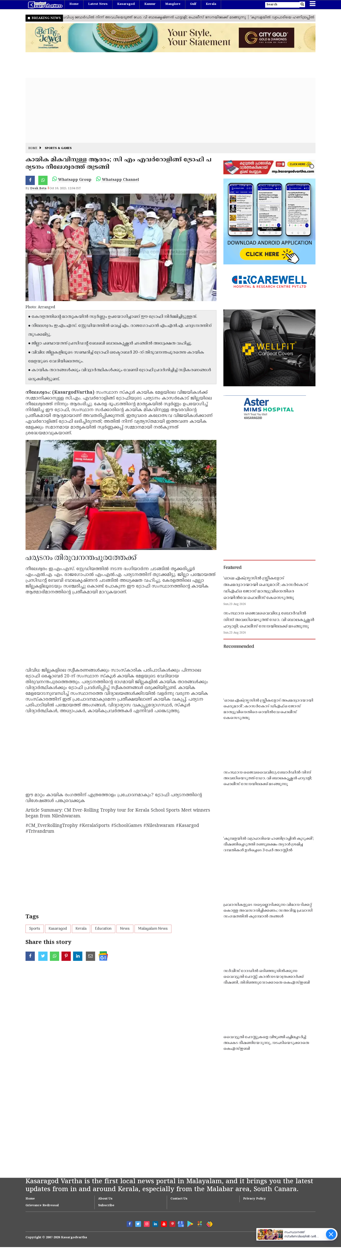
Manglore (172, 4)
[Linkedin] (155, 1224)
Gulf (193, 4)
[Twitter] (138, 1224)
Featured (232, 568)
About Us (105, 1199)
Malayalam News (153, 929)
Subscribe (106, 1205)
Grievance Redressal (42, 1205)
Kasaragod (126, 4)
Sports (34, 929)
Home (74, 4)
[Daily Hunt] (199, 1223)
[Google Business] (179, 1223)
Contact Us (178, 1199)
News (125, 929)
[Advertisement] (165, 110)
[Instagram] (147, 1224)
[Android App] (189, 1223)
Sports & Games (58, 148)
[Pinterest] (172, 1224)
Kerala (211, 4)
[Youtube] (164, 1224)
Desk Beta (38, 188)
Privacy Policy (254, 1199)
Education (103, 929)
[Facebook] (129, 1224)
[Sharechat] (209, 1223)
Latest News (98, 4)
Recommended (238, 646)
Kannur (150, 4)
